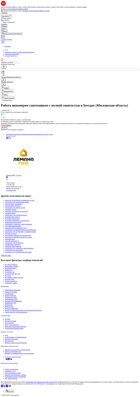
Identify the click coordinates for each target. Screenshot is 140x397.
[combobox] (10, 62)
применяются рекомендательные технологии (41, 382)
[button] (3, 36)
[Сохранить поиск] (3, 72)
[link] (4, 31)
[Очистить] (4, 67)
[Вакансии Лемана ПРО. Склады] (72, 156)
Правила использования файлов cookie (36, 11)
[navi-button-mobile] (3, 42)
